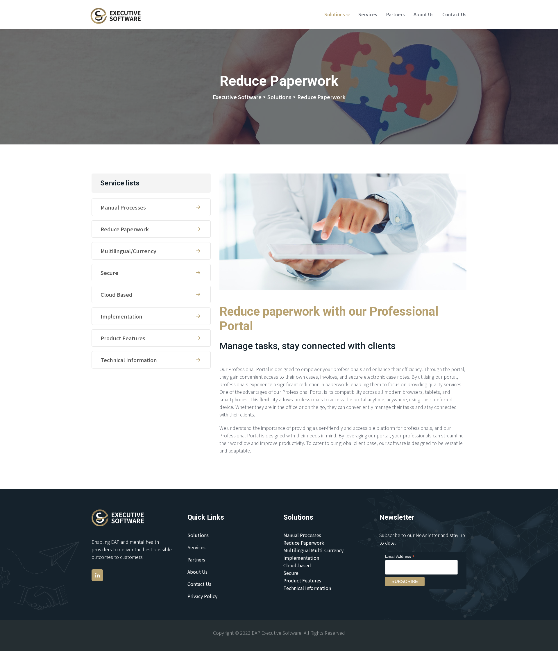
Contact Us (454, 14)
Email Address (400, 556)
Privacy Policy (202, 596)
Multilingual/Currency (128, 251)
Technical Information (129, 360)
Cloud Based (117, 294)
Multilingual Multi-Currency (313, 550)
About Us (424, 14)
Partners (395, 14)
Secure (109, 272)
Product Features (123, 338)
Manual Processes (123, 207)
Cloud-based (297, 565)
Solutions (334, 14)
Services (367, 14)
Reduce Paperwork (125, 229)
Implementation (121, 316)
